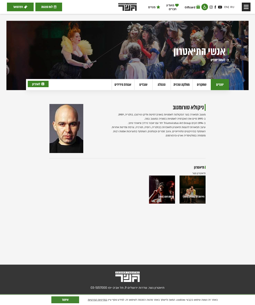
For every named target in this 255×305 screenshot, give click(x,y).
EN (226, 7)
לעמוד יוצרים (218, 60)
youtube (220, 7)
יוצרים (220, 84)
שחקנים (201, 84)
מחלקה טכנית (181, 84)
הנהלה (161, 84)
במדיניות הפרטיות (97, 300)
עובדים (143, 84)
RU (232, 7)
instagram (211, 7)
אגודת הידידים (122, 84)
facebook (215, 7)
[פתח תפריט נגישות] (204, 7)
